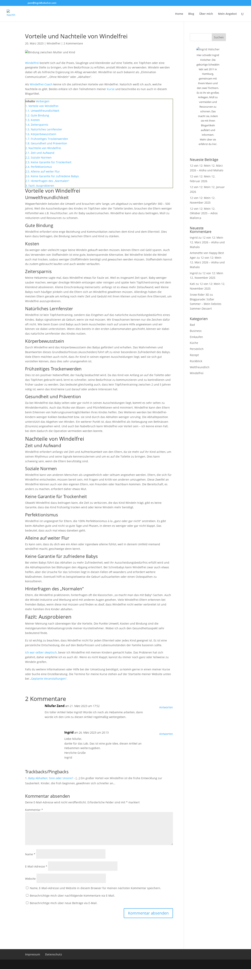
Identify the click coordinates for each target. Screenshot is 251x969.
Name (30, 854)
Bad (192, 325)
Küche (194, 343)
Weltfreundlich (199, 367)
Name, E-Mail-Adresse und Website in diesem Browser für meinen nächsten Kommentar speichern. (95, 888)
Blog (191, 14)
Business (196, 331)
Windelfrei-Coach (41, 84)
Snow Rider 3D (199, 294)
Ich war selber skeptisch (41, 652)
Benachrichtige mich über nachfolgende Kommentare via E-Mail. (72, 895)
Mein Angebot (227, 14)
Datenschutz (53, 954)
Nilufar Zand (55, 706)
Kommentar (34, 810)
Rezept (194, 355)
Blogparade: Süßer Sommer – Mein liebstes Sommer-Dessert (205, 304)
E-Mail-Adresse (36, 866)
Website (30, 878)
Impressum (32, 954)
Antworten (166, 707)
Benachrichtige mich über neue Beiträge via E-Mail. (63, 903)
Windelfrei (53, 43)
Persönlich (197, 349)
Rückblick (196, 361)
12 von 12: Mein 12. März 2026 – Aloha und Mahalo (207, 242)
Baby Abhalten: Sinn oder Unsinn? (50, 778)
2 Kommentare (73, 43)
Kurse (111, 89)
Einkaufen (196, 337)
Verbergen (42, 101)
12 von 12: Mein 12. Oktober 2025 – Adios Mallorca (204, 213)
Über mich (206, 14)
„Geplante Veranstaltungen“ (48, 678)
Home (179, 14)
